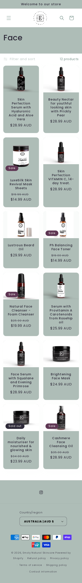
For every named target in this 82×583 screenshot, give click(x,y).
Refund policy (36, 558)
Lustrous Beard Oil (21, 247)
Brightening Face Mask (61, 376)
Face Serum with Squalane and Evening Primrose (21, 380)
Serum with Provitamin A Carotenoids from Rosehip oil (61, 314)
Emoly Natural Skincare (38, 552)
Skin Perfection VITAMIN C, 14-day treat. (61, 177)
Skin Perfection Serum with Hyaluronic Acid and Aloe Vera (21, 109)
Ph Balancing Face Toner (60, 247)
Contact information (43, 571)
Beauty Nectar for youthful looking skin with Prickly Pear (61, 107)
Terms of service (30, 565)
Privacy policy (59, 558)
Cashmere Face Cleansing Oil (61, 442)
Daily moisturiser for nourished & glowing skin (21, 444)
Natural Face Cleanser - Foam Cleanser (21, 310)
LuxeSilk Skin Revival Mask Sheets (21, 184)
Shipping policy (56, 565)
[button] (9, 18)
